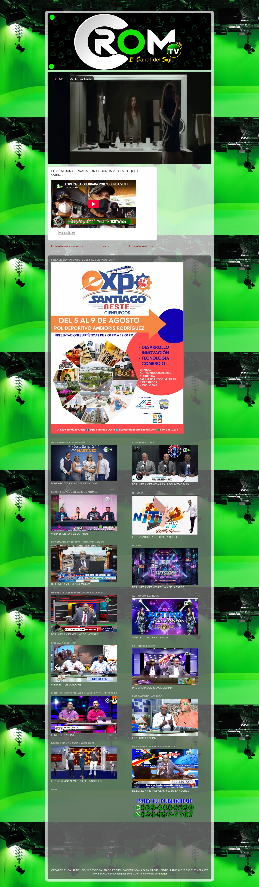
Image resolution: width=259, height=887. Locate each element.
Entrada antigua (141, 246)
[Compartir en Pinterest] (73, 233)
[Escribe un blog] (63, 233)
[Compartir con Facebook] (70, 233)
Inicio (106, 246)
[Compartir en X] (67, 233)
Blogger (162, 873)
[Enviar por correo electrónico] (60, 233)
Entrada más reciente (67, 246)
